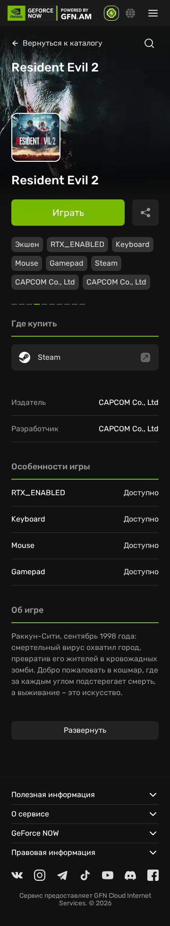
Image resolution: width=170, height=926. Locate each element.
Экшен (27, 244)
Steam (106, 263)
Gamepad (67, 263)
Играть (68, 212)
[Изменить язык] (130, 13)
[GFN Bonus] (111, 13)
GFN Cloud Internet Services (105, 899)
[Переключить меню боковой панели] (153, 13)
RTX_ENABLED (77, 244)
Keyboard (133, 244)
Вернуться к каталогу (62, 43)
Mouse (26, 263)
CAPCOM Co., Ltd (45, 281)
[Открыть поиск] (149, 43)
